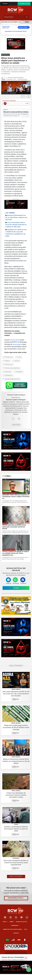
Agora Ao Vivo (25, 3)
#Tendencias (8, 375)
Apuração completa (22, 27)
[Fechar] (26, 958)
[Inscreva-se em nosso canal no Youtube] (21, 917)
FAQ (26, 929)
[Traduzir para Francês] (25, 939)
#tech (19, 357)
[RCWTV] (16, 10)
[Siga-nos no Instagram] (10, 917)
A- (22, 96)
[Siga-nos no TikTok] (27, 917)
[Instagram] (13, 419)
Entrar (5, 3)
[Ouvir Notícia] (5, 103)
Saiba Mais (16, 425)
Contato (16, 933)
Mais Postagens (16, 876)
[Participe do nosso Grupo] (16, 386)
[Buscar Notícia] (27, 17)
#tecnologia (8, 357)
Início (5, 921)
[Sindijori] (16, 947)
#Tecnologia (8, 364)
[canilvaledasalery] (16, 606)
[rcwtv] (16, 44)
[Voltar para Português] (7, 939)
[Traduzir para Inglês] (13, 939)
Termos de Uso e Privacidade (13, 929)
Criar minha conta (15, 898)
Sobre (12, 921)
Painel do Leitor (22, 921)
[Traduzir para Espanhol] (19, 939)
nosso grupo (17, 344)
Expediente (15, 925)
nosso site (14, 340)
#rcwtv (16, 361)
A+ (28, 96)
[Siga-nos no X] (16, 917)
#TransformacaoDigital (12, 379)
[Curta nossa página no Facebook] (5, 917)
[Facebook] (19, 419)
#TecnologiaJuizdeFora (12, 368)
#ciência (7, 361)
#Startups (19, 371)
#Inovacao (7, 371)
